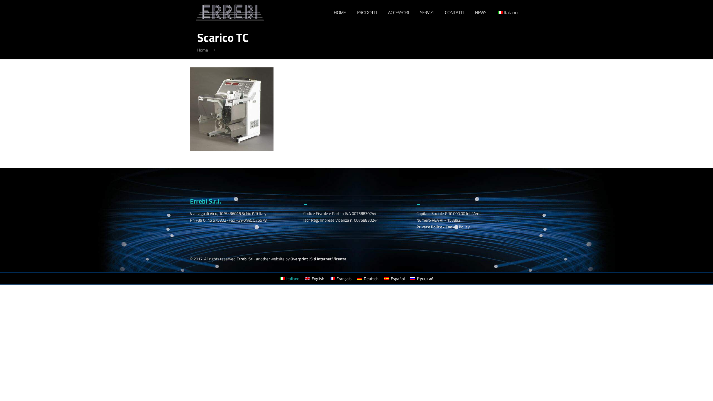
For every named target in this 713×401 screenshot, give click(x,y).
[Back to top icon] (680, 386)
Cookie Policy (458, 227)
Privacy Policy (429, 227)
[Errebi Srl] (230, 12)
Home (202, 50)
